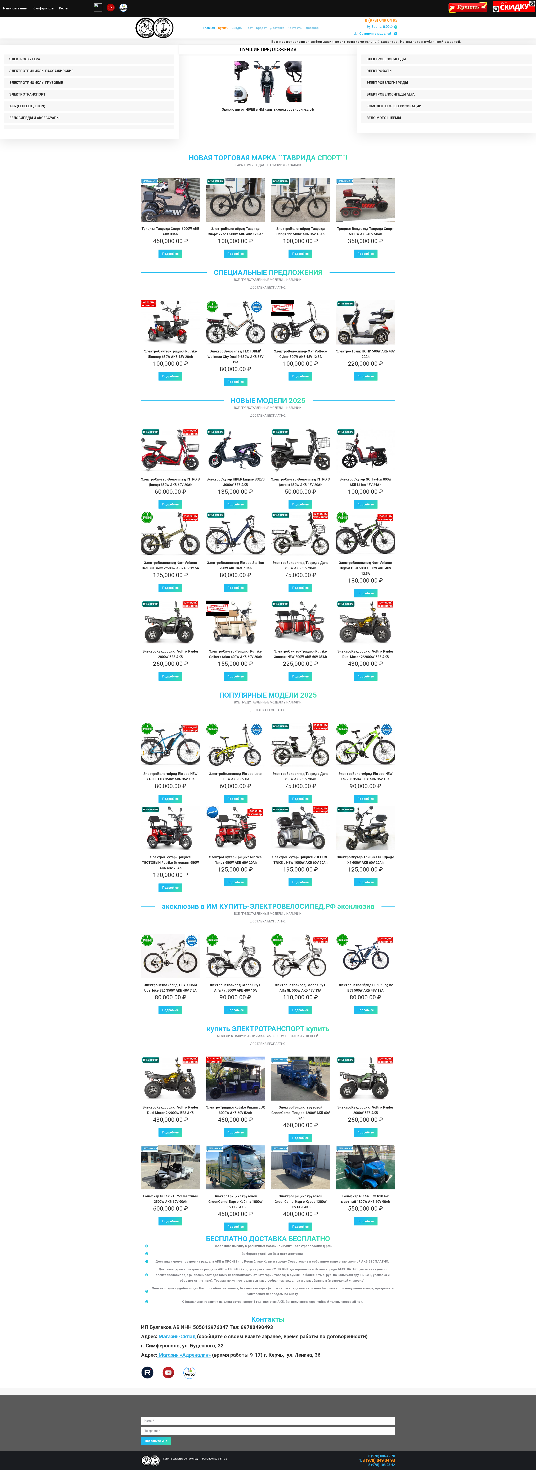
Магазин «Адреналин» (184, 1355)
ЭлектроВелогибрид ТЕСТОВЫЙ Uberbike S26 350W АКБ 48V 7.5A (170, 987)
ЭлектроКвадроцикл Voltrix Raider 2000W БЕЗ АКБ (170, 654)
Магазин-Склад (177, 1336)
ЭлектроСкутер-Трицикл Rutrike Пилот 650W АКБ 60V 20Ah (235, 860)
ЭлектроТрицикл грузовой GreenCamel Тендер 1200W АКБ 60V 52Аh (300, 1112)
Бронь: (383, 27)
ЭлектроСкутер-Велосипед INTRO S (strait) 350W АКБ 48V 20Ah (300, 482)
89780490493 (257, 1327)
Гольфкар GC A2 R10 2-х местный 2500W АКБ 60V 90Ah (170, 1199)
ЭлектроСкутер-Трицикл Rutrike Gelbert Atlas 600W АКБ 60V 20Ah (235, 654)
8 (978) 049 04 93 (381, 20)
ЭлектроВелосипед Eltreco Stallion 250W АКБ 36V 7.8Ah (235, 565)
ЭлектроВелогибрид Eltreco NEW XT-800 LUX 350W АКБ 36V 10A (170, 776)
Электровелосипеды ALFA (391, 94)
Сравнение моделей (377, 33)
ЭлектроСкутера (24, 59)
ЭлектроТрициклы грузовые (36, 83)
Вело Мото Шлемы (384, 118)
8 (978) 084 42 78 (381, 1456)
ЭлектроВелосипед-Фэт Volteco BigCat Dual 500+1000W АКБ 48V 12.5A (365, 568)
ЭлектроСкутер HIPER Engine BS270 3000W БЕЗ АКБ (235, 482)
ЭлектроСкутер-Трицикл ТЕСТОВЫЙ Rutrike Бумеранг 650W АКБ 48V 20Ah (170, 862)
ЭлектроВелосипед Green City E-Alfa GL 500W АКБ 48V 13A (300, 987)
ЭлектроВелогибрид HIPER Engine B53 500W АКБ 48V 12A (365, 987)
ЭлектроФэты (379, 71)
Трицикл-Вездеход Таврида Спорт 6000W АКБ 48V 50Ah (365, 231)
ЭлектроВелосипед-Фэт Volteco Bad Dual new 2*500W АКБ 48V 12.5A (170, 565)
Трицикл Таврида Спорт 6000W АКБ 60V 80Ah (170, 231)
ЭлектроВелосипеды (386, 59)
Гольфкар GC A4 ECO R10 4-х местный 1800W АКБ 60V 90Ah (365, 1199)
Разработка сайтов (214, 1458)
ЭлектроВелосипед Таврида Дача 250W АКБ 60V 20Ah (301, 565)
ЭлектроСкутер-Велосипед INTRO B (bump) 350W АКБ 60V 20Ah (170, 482)
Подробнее (170, 253)
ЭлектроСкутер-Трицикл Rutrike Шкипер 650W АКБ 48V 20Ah (170, 354)
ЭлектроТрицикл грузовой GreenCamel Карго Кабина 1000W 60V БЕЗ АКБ (235, 1201)
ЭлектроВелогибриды (387, 83)
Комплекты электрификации (394, 106)
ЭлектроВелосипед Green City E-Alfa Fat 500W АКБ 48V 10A (235, 987)
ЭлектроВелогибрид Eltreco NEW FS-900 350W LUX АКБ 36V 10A (366, 776)
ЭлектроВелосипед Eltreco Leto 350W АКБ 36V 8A (235, 776)
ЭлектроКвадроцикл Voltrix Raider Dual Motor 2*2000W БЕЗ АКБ (365, 654)
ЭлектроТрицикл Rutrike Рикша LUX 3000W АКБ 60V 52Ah (235, 1110)
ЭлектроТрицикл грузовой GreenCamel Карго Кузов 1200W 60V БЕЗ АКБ (300, 1201)
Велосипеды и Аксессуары (34, 118)
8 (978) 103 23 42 (381, 1465)
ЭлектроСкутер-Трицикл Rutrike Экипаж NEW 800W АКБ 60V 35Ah (300, 654)
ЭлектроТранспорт (27, 94)
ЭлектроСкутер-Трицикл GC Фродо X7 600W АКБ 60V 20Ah (365, 860)
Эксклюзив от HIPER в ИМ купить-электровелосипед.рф (268, 109)
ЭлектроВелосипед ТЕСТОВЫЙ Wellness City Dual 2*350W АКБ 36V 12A (235, 356)
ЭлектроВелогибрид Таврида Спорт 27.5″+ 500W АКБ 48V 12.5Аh (235, 231)
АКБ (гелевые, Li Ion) (27, 106)
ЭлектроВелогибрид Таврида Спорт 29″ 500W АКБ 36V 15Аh (300, 231)
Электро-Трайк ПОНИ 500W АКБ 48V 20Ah (365, 354)
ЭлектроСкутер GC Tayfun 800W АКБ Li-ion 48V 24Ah (366, 482)
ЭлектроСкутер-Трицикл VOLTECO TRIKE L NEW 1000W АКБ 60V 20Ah (300, 860)
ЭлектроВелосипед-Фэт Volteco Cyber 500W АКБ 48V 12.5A (300, 354)
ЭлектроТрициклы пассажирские (41, 71)
